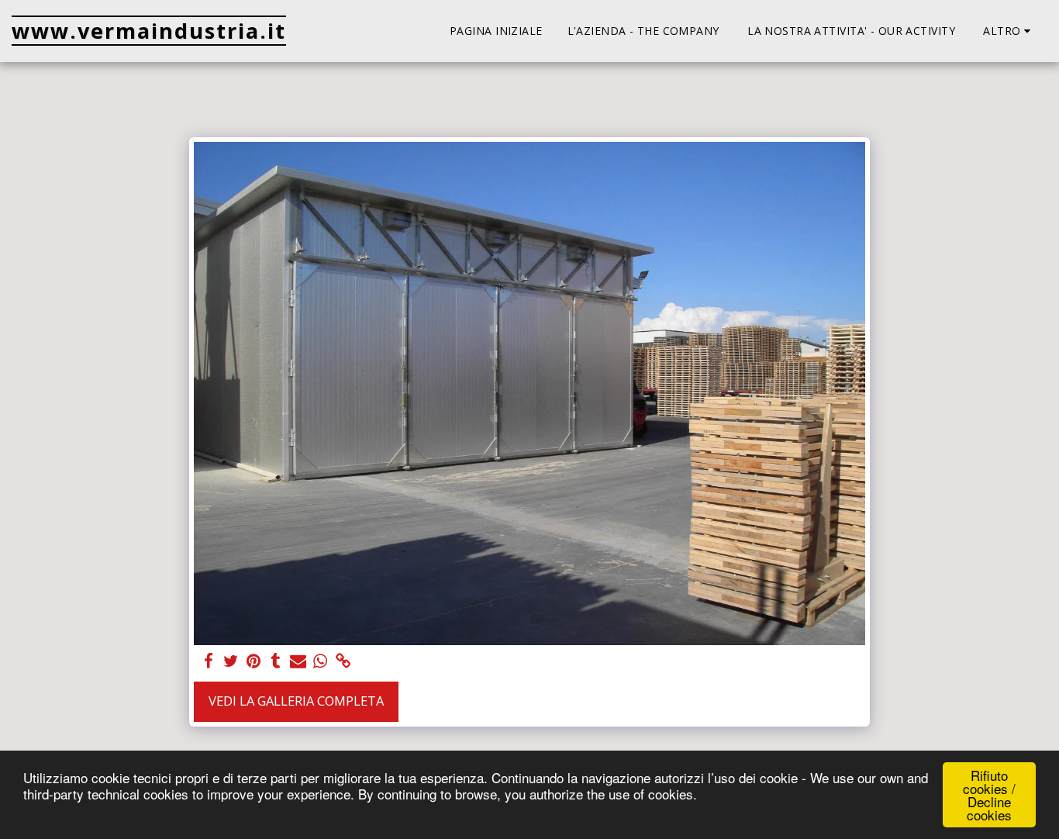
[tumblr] (275, 661)
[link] (343, 661)
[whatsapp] (320, 661)
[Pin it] (253, 661)
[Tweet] (230, 661)
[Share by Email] (298, 661)
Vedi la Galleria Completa (296, 701)
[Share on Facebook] (208, 661)
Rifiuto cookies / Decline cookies (989, 794)
